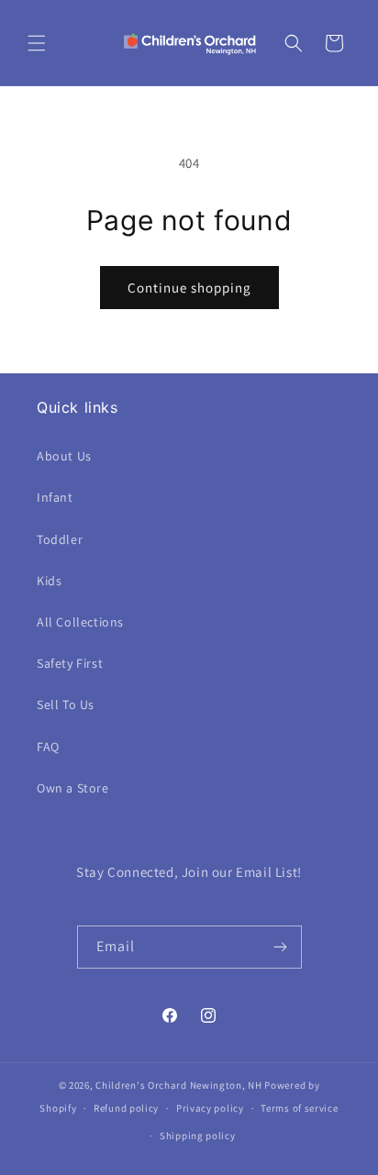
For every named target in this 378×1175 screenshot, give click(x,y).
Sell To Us (65, 704)
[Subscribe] (281, 947)
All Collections (80, 622)
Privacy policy (210, 1108)
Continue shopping (189, 287)
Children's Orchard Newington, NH (178, 1085)
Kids (49, 580)
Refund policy (126, 1108)
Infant (55, 497)
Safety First (70, 663)
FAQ (48, 746)
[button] (37, 43)
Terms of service (299, 1108)
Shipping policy (198, 1135)
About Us (64, 456)
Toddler (60, 539)
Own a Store (73, 788)
